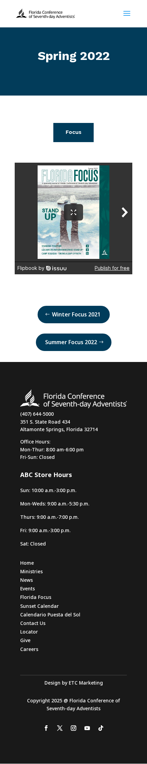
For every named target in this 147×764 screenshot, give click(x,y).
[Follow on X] (59, 728)
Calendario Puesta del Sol (50, 614)
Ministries (31, 571)
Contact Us (32, 623)
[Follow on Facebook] (46, 728)
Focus (73, 132)
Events (27, 588)
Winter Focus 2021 (76, 314)
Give (25, 640)
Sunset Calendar (39, 606)
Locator (29, 631)
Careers (29, 649)
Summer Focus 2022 (71, 342)
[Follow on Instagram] (73, 728)
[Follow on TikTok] (100, 728)
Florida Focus (35, 597)
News (26, 580)
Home (27, 563)
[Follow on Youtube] (87, 728)
